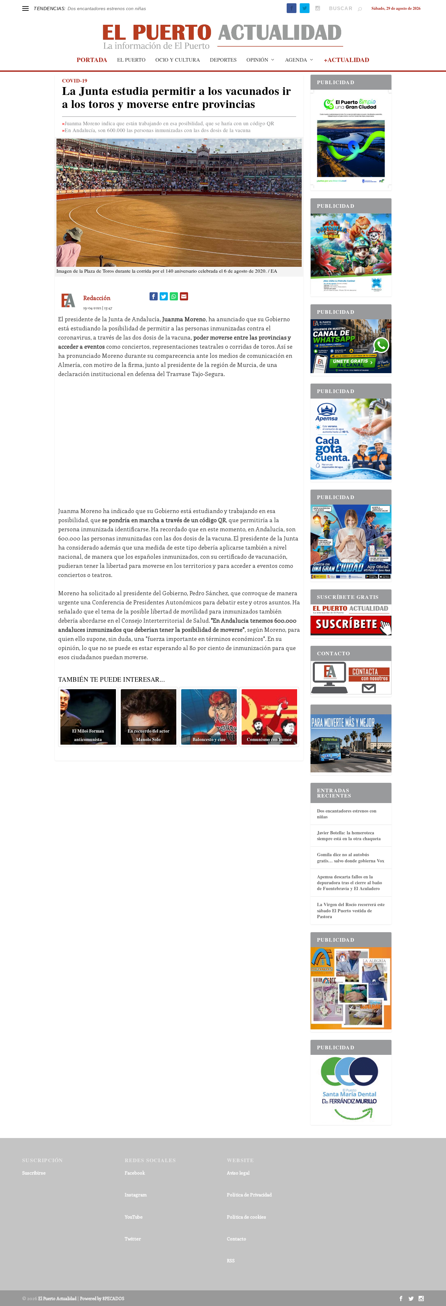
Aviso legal (238, 1173)
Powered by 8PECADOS (102, 1298)
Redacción (96, 298)
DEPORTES (223, 60)
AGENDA (296, 60)
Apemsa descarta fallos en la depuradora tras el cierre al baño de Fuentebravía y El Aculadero (349, 882)
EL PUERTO (131, 60)
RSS (231, 1260)
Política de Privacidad (249, 1195)
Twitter (133, 1239)
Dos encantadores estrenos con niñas (346, 813)
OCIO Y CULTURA (177, 60)
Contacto (236, 1239)
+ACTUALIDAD (346, 60)
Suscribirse (34, 1173)
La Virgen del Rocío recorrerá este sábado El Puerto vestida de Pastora (351, 910)
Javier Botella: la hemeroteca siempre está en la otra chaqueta (349, 835)
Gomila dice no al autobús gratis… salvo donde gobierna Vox (350, 857)
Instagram (136, 1195)
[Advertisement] (179, 442)
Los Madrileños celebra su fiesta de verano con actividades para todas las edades (152, 8)
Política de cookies (246, 1217)
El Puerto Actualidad (57, 1298)
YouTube (134, 1217)
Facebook (135, 1173)
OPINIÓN (257, 60)
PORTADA (92, 60)
